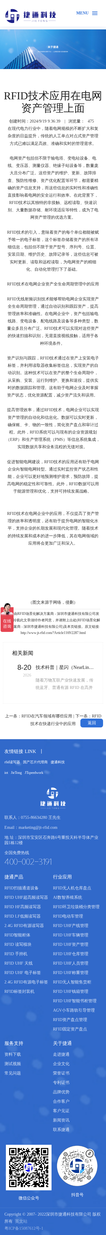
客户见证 (61, 1111)
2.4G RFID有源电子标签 (26, 982)
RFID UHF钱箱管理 (70, 991)
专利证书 (61, 1082)
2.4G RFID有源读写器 (24, 925)
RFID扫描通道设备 (21, 888)
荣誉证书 (61, 1073)
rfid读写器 (12, 762)
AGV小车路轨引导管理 (74, 1010)
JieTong (16, 773)
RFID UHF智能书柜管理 (75, 1001)
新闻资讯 (49, 76)
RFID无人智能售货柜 (72, 982)
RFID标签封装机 (19, 991)
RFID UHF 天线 (18, 963)
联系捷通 (61, 1129)
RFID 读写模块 (18, 944)
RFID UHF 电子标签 (22, 972)
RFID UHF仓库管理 (70, 954)
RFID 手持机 (15, 954)
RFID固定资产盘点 (70, 1029)
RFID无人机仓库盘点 (72, 888)
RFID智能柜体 (17, 935)
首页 (7, 76)
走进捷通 (61, 1054)
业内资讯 (72, 76)
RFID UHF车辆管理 (70, 935)
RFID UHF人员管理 (70, 963)
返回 (92, 723)
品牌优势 (61, 1092)
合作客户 (61, 1101)
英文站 (21, 1221)
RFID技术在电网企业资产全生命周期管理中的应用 (53, 284)
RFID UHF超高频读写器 (26, 897)
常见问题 (12, 1073)
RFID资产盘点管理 (70, 1020)
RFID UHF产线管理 (70, 925)
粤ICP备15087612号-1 (23, 1228)
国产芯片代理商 (35, 762)
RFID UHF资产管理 (70, 944)
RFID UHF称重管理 (70, 972)
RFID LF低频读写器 (22, 916)
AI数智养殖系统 (67, 897)
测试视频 (12, 1064)
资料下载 (12, 1054)
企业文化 (61, 1064)
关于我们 (26, 76)
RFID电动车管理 (68, 916)
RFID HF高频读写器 (22, 907)
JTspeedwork (34, 773)
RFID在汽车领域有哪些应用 (46, 716)
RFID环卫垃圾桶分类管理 (76, 907)
